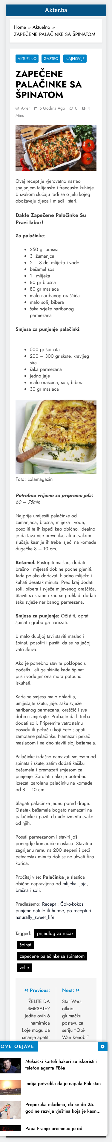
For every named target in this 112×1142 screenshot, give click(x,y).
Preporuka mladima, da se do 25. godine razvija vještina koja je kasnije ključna (63, 1111)
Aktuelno (27, 58)
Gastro (51, 58)
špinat (25, 944)
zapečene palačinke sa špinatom (52, 956)
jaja (83, 883)
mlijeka (69, 883)
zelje (24, 967)
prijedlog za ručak (55, 933)
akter (25, 108)
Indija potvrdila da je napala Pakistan (63, 1083)
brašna (22, 890)
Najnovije (75, 58)
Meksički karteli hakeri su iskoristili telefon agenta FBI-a (61, 1064)
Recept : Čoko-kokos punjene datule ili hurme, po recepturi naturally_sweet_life (53, 911)
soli (36, 890)
